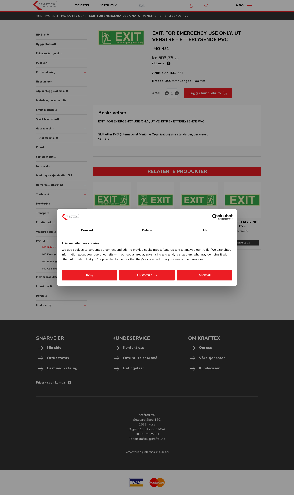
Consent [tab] (87, 230)
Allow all (205, 275)
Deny (89, 275)
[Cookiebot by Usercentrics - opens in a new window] (215, 217)
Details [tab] (147, 230)
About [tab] (207, 230)
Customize (144, 275)
